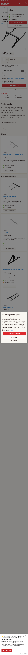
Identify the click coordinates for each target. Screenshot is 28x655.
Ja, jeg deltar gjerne (7, 650)
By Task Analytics (23, 653)
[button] (14, 340)
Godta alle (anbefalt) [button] (14, 333)
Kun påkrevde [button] (14, 337)
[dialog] (14, 327)
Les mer (11, 330)
